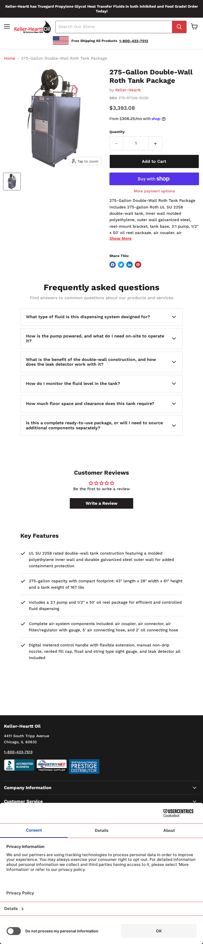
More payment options (154, 191)
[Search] (179, 27)
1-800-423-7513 (18, 752)
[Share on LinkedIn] (129, 264)
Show (120, 238)
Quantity (116, 132)
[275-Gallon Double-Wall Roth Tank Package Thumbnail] (11, 181)
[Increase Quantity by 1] (155, 143)
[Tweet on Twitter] (121, 264)
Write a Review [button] (101, 503)
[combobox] (114, 27)
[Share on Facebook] (112, 264)
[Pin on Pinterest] (138, 264)
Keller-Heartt (128, 90)
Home (9, 58)
